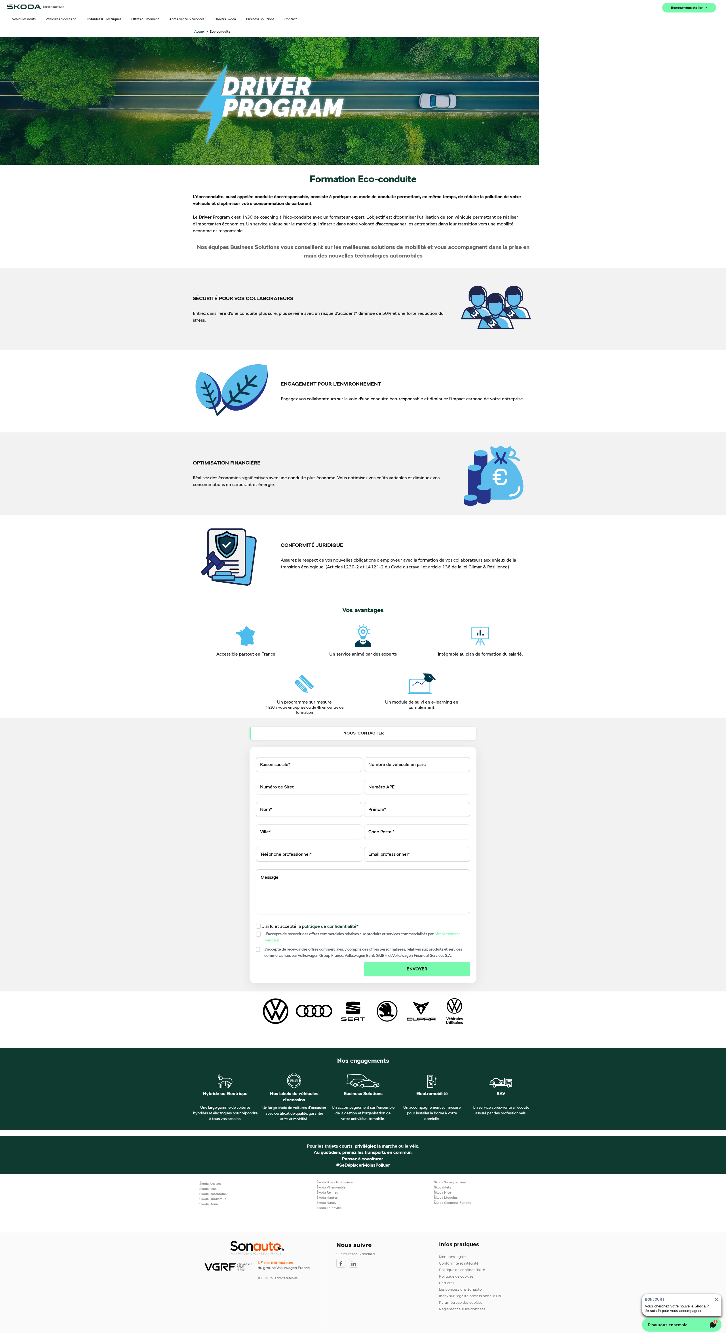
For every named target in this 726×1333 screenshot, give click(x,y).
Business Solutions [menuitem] (260, 19)
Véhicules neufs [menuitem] (23, 19)
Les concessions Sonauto (460, 1289)
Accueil (200, 31)
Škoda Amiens (210, 1183)
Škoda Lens (207, 1188)
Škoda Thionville (328, 1208)
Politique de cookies (456, 1276)
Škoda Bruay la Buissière (334, 1182)
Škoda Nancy (326, 1202)
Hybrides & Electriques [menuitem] (104, 19)
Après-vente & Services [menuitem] (186, 19)
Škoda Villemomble (330, 1187)
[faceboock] (342, 1263)
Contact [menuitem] (290, 19)
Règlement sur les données (462, 1309)
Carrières (446, 1283)
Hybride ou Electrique (225, 1093)
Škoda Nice (442, 1192)
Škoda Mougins (445, 1197)
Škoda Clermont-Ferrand (452, 1202)
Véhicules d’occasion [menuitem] (61, 19)
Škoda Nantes (326, 1197)
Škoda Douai (209, 1204)
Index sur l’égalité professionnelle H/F (470, 1296)
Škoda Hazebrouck (213, 1194)
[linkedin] (355, 1263)
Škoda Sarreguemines (450, 1182)
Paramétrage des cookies (460, 1302)
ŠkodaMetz (442, 1187)
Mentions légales (453, 1257)
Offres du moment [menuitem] (145, 19)
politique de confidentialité (329, 926)
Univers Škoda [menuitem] (225, 19)
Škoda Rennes (327, 1192)
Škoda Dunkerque (212, 1199)
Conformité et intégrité (458, 1263)
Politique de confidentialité (462, 1270)
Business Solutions (363, 1093)
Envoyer (417, 969)
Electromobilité (432, 1093)
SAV (501, 1093)
